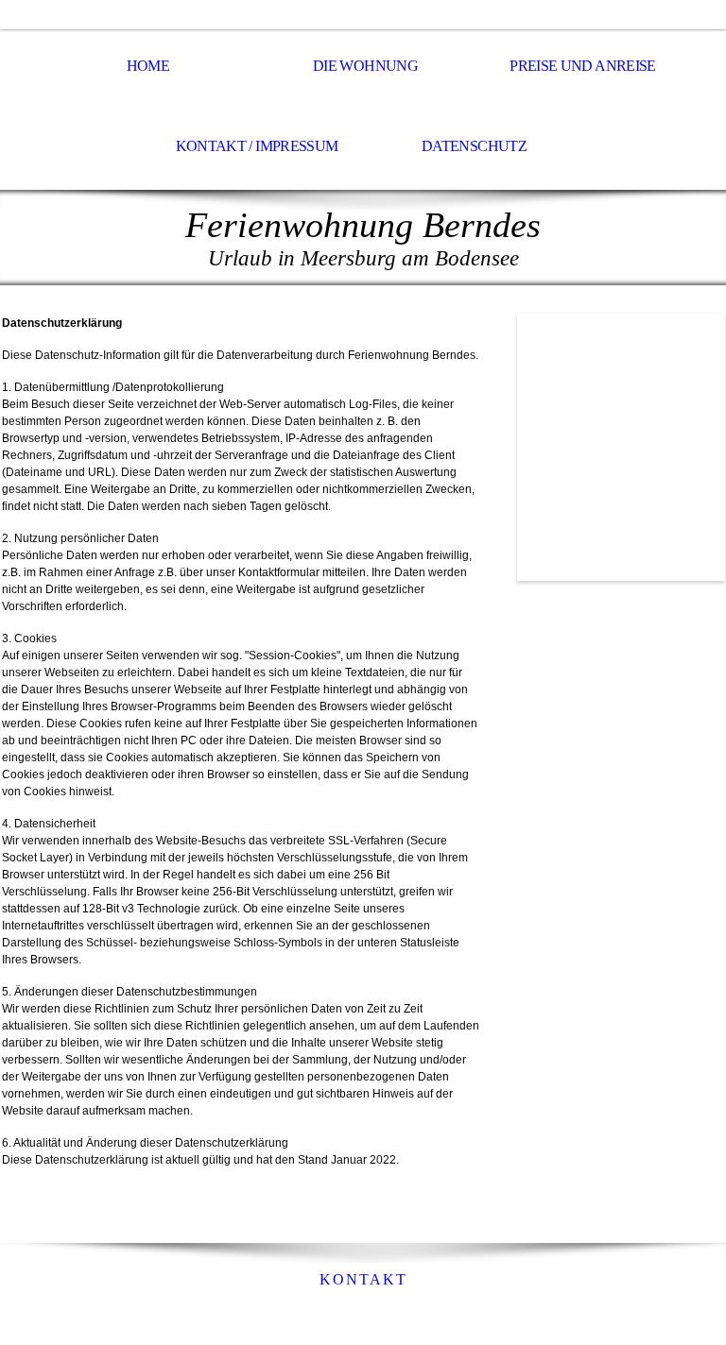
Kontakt (363, 1279)
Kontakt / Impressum (257, 146)
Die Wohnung (365, 66)
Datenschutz (474, 146)
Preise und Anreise (582, 66)
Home (148, 66)
